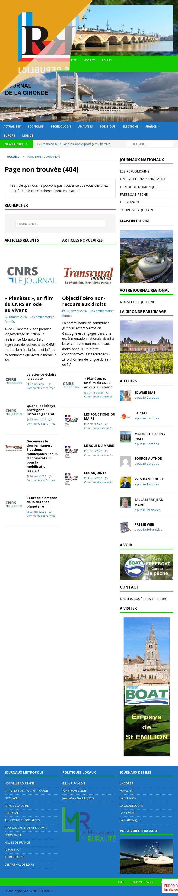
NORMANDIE (13, 835)
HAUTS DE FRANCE (17, 842)
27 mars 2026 (38, 384)
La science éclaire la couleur (42, 376)
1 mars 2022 (94, 451)
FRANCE (151, 126)
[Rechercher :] (150, 143)
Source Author (148, 458)
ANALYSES (85, 126)
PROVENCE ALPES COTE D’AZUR (26, 791)
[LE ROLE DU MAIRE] (71, 451)
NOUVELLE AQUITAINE (137, 302)
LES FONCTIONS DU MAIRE (99, 416)
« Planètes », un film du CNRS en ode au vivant (29, 304)
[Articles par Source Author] (125, 464)
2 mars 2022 (94, 424)
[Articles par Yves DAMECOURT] (125, 485)
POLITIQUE (107, 126)
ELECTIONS (130, 126)
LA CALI (140, 413)
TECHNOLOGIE (61, 126)
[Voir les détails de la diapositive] (146, 256)
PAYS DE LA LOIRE (17, 805)
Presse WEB (144, 524)
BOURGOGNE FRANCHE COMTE (26, 828)
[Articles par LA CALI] (125, 419)
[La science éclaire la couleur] (14, 379)
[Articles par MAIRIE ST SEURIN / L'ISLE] (125, 439)
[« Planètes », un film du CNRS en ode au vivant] (31, 271)
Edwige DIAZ (145, 392)
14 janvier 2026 (76, 311)
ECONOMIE (35, 126)
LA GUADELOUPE (131, 805)
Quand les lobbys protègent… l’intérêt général (41, 409)
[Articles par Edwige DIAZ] (125, 398)
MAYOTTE (126, 791)
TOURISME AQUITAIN (136, 210)
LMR (121, 882)
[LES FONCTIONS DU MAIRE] (71, 419)
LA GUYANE (127, 813)
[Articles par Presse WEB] (125, 530)
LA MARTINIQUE (130, 820)
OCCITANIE (12, 798)
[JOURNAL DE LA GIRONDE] (89, 119)
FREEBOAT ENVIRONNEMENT (143, 179)
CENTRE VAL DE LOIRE (19, 864)
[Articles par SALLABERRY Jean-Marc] (125, 505)
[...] (69, 364)
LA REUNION (128, 798)
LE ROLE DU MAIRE (99, 445)
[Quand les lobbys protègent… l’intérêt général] (14, 411)
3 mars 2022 (94, 478)
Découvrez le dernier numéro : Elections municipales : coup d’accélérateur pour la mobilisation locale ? (42, 456)
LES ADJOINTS (95, 472)
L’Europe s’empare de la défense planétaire (42, 502)
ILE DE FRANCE (14, 857)
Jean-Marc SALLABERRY (78, 798)
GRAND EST (13, 850)
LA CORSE (126, 783)
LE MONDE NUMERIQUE (138, 187)
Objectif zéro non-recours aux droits (84, 301)
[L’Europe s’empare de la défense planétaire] (14, 503)
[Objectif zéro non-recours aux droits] (89, 271)
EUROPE (9, 136)
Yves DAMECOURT (149, 479)
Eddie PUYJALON (73, 783)
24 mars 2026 (38, 476)
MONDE (27, 136)
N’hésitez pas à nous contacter (143, 598)
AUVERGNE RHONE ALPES (22, 820)
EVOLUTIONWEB (41, 891)
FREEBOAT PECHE (134, 194)
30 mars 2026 (17, 317)
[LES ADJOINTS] (71, 478)
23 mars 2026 (38, 511)
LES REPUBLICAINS (134, 171)
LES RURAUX (129, 202)
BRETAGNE (12, 813)
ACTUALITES (12, 126)
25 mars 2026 (38, 419)
